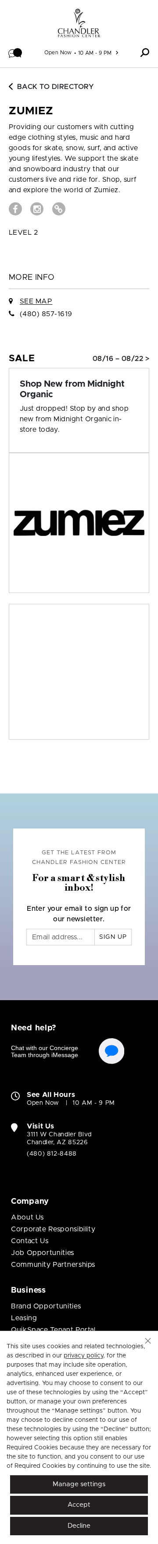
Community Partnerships (53, 1264)
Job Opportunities (42, 1252)
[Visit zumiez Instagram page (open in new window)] (36, 208)
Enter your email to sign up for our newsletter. (79, 914)
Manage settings (79, 1484)
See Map (36, 301)
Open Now (58, 52)
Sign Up (113, 937)
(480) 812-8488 (52, 1154)
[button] (15, 52)
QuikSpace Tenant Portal (53, 1329)
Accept (79, 1505)
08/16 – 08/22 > (121, 358)
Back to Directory (55, 86)
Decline (79, 1526)
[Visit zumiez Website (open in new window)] (58, 208)
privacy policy (83, 1356)
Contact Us (29, 1240)
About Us (27, 1217)
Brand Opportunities (46, 1306)
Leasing (24, 1318)
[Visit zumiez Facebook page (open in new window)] (15, 208)
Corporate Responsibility (53, 1229)
